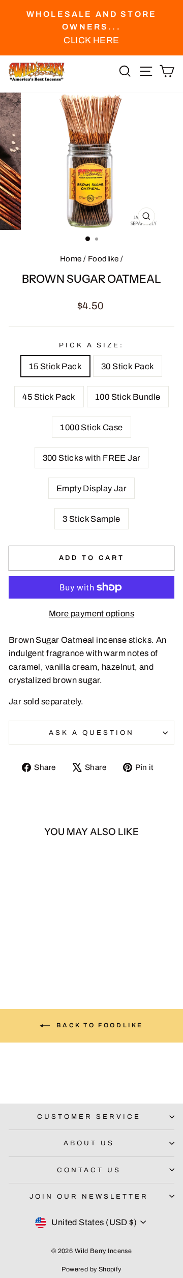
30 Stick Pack (127, 366)
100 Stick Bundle (128, 396)
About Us (89, 1143)
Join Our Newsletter (88, 1196)
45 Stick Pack (48, 396)
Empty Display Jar (91, 488)
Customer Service (89, 1116)
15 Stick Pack (55, 366)
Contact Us (89, 1170)
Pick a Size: (92, 345)
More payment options (91, 613)
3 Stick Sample (91, 518)
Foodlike (103, 259)
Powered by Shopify (91, 1269)
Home (71, 259)
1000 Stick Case (91, 427)
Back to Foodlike (98, 1025)
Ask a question (91, 732)
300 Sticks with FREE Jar (92, 457)
